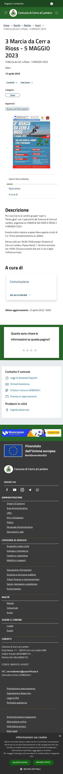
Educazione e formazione (19, 570)
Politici (10, 522)
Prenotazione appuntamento (21, 688)
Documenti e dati (15, 532)
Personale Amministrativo (20, 527)
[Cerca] (57, 13)
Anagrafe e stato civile (18, 546)
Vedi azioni (25, 82)
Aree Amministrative (17, 508)
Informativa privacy (16, 726)
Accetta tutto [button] (20, 762)
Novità (17, 25)
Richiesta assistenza (17, 702)
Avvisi (10, 612)
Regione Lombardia (13, 3)
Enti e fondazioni (15, 517)
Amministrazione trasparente (21, 717)
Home (6, 25)
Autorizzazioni (14, 588)
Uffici (9, 513)
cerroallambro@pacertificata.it (22, 671)
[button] (31, 769)
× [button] (60, 736)
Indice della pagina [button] (19, 179)
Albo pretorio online (16, 721)
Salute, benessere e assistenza (22, 584)
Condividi (10, 82)
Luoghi (10, 626)
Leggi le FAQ (13, 698)
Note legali (12, 731)
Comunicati (12, 608)
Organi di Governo (16, 503)
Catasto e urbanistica (17, 555)
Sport (38, 25)
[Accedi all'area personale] (52, 3)
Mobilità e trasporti (16, 560)
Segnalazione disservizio (19, 693)
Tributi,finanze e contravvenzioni (23, 579)
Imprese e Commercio (17, 551)
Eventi (10, 630)
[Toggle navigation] (6, 12)
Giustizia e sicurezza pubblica (21, 574)
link (31, 756)
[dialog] (31, 753)
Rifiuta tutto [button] (43, 762)
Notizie (27, 25)
